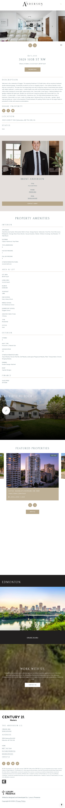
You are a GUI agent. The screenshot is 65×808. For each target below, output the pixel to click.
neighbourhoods (7, 754)
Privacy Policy (20, 801)
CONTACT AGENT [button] (32, 203)
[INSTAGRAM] (8, 763)
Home (3, 745)
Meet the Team (7, 748)
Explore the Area (32, 637)
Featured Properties (8, 751)
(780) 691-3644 (6, 729)
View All (32, 512)
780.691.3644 (32, 192)
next (35, 45)
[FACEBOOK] (3, 763)
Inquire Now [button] (33, 69)
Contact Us (6, 757)
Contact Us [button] (32, 685)
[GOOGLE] (17, 763)
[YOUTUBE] (13, 763)
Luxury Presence (34, 797)
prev (30, 45)
